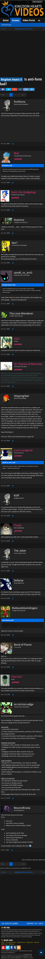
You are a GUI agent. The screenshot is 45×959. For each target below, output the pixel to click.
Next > (24, 95)
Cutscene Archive (11, 942)
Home (6, 20)
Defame (18, 580)
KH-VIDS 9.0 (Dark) (10, 923)
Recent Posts (6, 25)
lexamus (19, 220)
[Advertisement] (22, 54)
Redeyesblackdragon (25, 608)
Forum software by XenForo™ (9, 951)
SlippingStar (21, 396)
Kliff (16, 495)
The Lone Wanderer (21, 313)
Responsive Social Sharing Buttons (11, 958)
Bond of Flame (23, 644)
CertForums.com (28, 958)
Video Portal (29, 20)
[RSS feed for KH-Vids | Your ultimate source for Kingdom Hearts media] (19, 947)
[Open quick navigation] (43, 29)
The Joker (20, 550)
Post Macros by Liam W (25, 951)
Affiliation (12, 944)
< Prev (2, 95)
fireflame (19, 101)
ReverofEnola (22, 808)
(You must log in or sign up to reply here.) (33, 860)
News (2, 942)
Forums (15, 20)
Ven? (14, 243)
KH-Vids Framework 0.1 (8, 952)
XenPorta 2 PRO (4, 868)
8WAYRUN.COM (26, 868)
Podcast (36, 942)
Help (41, 923)
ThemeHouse (28, 954)
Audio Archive (21, 942)
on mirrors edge (23, 704)
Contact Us (32, 923)
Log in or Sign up (37, 2)
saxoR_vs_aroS (23, 272)
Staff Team (4, 944)
